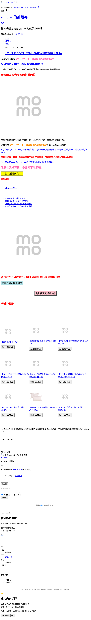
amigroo (4, 457)
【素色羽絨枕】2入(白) (10, 342)
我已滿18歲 (5, 615)
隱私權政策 (58, 589)
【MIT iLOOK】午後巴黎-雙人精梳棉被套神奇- (33, 53)
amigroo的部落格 (14, 17)
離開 (12, 615)
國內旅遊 (18, 476)
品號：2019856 (11, 188)
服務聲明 (66, 589)
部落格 (8, 41)
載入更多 (5, 484)
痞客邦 (15, 469)
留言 (20, 469)
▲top (3, 480)
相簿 (7, 39)
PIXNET (28, 589)
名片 (7, 44)
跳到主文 (4, 23)
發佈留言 (5, 497)
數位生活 (19, 34)
